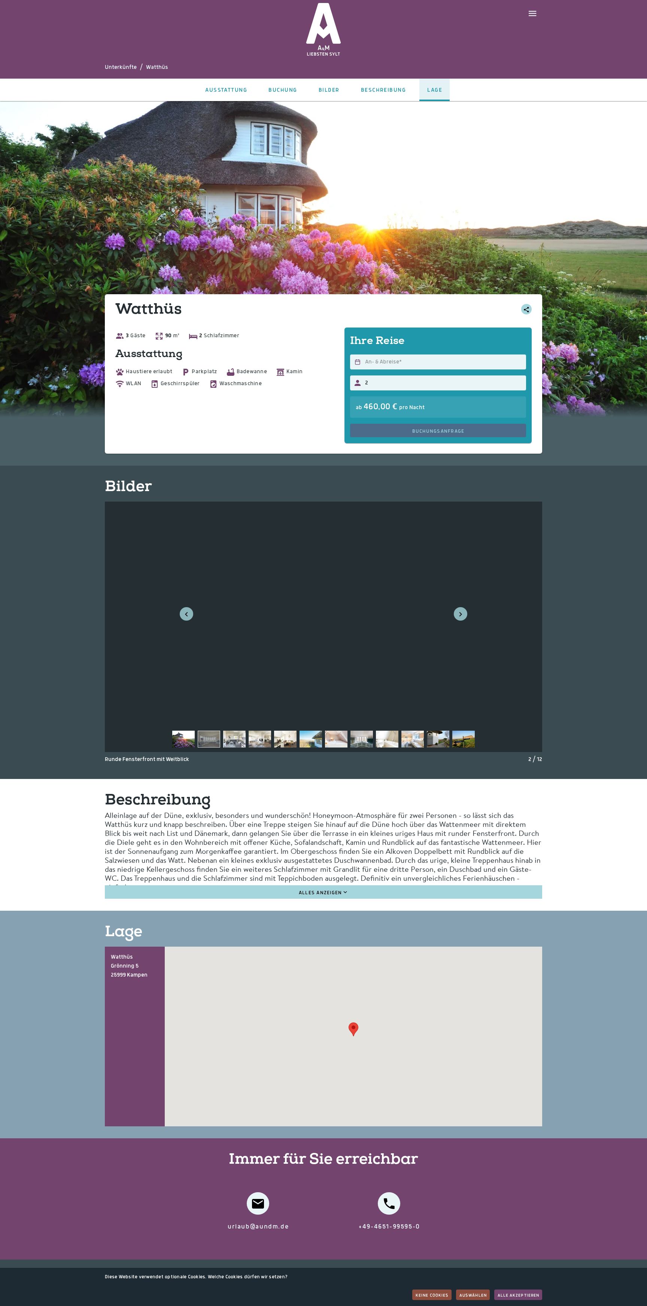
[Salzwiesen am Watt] (463, 739)
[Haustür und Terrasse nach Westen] (438, 739)
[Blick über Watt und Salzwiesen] (361, 739)
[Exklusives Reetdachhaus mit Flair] (183, 739)
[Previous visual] (186, 614)
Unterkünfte (121, 67)
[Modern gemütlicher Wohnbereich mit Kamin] (234, 739)
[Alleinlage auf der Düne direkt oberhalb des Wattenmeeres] (311, 739)
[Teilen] (526, 309)
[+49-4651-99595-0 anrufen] (389, 1203)
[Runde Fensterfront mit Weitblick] (209, 739)
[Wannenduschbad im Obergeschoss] (387, 739)
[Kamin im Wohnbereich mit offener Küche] (260, 739)
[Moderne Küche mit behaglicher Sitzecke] (285, 739)
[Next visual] (460, 614)
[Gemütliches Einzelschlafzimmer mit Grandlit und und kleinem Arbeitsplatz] (412, 739)
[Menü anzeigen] (532, 12)
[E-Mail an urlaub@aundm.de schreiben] (258, 1203)
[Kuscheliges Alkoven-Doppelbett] (336, 739)
